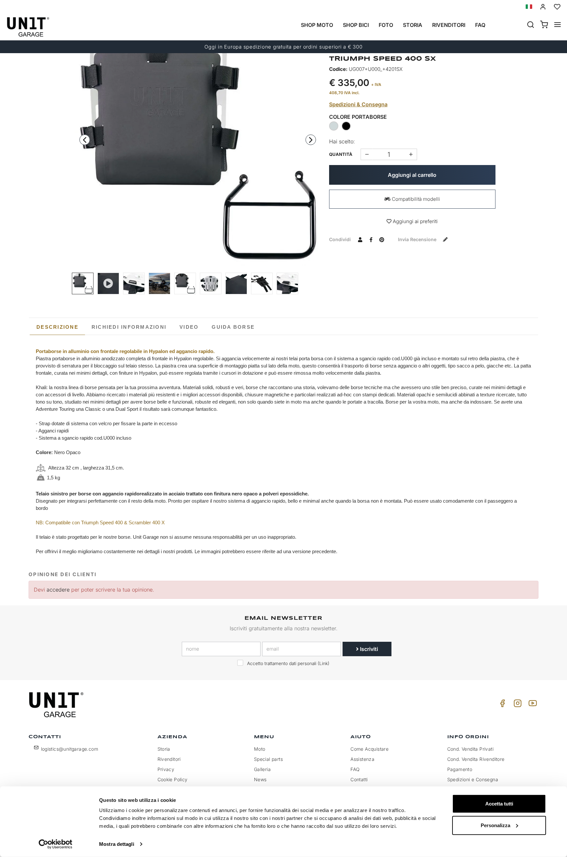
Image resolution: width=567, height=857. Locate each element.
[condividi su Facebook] (371, 239)
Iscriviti (368, 649)
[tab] (57, 327)
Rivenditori (448, 25)
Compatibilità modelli (415, 199)
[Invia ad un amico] (360, 239)
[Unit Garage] (57, 705)
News (260, 779)
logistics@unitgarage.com (69, 749)
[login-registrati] (543, 6)
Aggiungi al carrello (412, 175)
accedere (58, 589)
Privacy (166, 769)
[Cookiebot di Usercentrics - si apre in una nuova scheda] (55, 844)
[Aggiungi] (367, 154)
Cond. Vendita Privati (470, 749)
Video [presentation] (189, 327)
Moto (259, 749)
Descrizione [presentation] (57, 327)
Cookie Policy (173, 779)
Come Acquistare (369, 749)
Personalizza (495, 825)
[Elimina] (411, 154)
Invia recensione (418, 239)
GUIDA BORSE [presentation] (233, 327)
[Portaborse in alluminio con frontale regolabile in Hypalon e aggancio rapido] (134, 283)
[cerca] (531, 25)
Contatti (359, 779)
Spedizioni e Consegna (472, 779)
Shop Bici (356, 25)
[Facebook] (501, 705)
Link (323, 663)
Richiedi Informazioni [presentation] (129, 327)
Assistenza (362, 759)
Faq (480, 25)
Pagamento (459, 769)
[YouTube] (531, 705)
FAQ (355, 769)
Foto (386, 25)
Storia (412, 25)
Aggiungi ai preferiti (414, 221)
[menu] (557, 25)
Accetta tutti (499, 803)
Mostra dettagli (116, 844)
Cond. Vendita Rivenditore (476, 759)
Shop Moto (317, 25)
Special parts (268, 759)
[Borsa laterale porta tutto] (159, 283)
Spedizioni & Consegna (358, 104)
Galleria (262, 769)
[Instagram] (516, 705)
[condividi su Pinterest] (382, 239)
